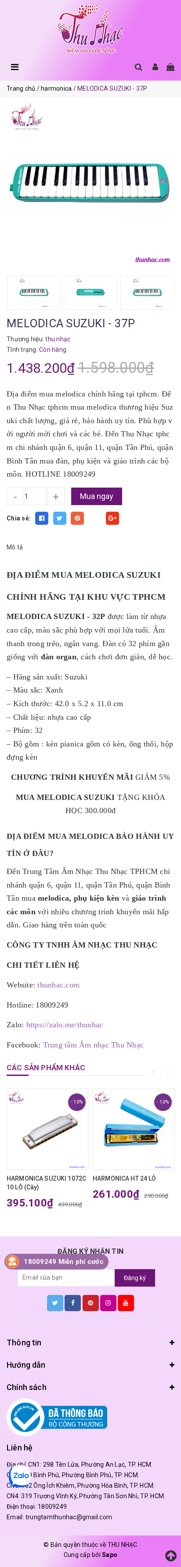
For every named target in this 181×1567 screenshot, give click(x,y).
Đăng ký (135, 1277)
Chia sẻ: (19, 518)
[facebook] (73, 1302)
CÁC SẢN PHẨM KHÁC (46, 1067)
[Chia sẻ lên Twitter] (59, 518)
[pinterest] (91, 1302)
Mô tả (15, 547)
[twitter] (55, 1302)
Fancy (94, 518)
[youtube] (126, 1302)
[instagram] (108, 1302)
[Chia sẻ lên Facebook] (41, 518)
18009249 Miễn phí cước (64, 1262)
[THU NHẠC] (90, 29)
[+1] (112, 518)
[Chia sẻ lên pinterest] (77, 518)
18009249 (52, 1506)
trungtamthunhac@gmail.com (68, 1517)
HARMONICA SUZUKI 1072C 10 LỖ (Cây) (46, 1183)
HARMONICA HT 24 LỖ (124, 1178)
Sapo (109, 1554)
